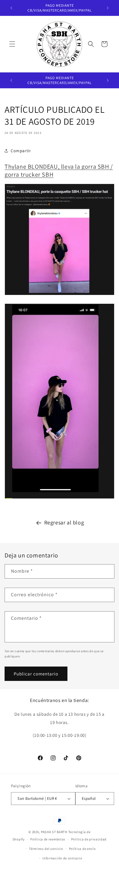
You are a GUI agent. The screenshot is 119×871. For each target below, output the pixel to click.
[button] (12, 44)
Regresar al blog (64, 522)
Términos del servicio (46, 849)
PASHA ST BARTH (54, 832)
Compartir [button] (21, 150)
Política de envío (82, 849)
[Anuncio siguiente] (107, 8)
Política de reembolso (47, 839)
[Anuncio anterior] (11, 8)
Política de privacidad (88, 839)
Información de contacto (62, 858)
